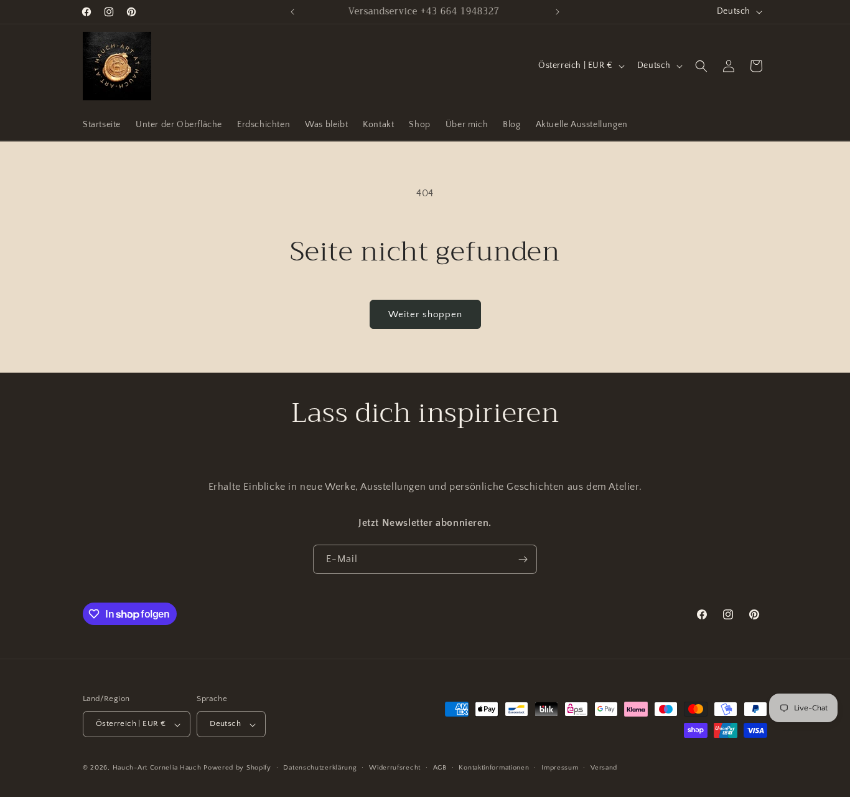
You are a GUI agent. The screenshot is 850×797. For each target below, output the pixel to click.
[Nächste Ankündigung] (557, 12)
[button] (701, 66)
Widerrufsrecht (395, 767)
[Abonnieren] (522, 559)
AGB (440, 767)
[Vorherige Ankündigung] (292, 12)
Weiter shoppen (425, 314)
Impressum (559, 767)
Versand (604, 767)
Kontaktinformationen (494, 767)
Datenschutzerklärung (320, 767)
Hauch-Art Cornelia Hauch (157, 768)
